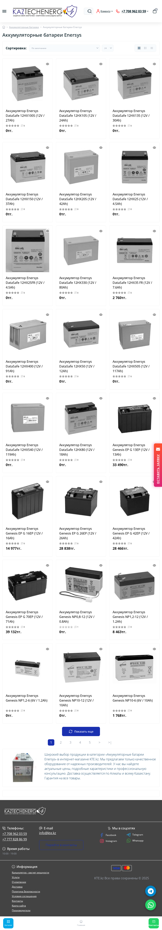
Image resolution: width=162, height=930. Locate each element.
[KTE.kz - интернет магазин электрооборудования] (27, 811)
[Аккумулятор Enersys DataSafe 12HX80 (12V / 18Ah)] (81, 418)
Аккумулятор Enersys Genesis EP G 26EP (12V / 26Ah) (77, 533)
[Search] (90, 11)
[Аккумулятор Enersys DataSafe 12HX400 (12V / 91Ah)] (27, 334)
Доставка (17, 886)
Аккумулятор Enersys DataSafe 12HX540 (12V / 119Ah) (24, 450)
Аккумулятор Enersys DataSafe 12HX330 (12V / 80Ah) (77, 283)
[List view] (145, 48)
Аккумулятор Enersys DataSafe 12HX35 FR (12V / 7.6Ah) (132, 283)
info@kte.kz (47, 833)
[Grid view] (139, 48)
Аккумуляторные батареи (24, 27)
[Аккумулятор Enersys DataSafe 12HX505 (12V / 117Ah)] (134, 334)
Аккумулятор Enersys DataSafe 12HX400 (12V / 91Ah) (24, 366)
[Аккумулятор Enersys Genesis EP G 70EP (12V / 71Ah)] (27, 585)
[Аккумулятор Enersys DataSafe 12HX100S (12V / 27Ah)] (27, 83)
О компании (19, 882)
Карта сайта (19, 905)
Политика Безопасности (26, 891)
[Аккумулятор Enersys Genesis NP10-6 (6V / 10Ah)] (134, 668)
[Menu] (4, 11)
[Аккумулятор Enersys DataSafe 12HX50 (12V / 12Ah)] (81, 334)
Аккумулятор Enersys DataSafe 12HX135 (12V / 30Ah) (131, 115)
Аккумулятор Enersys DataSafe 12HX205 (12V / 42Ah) (77, 199)
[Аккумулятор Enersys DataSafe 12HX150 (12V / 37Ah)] (27, 167)
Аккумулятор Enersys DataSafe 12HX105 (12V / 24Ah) (77, 115)
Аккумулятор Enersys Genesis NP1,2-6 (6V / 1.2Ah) (26, 698)
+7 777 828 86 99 (14, 839)
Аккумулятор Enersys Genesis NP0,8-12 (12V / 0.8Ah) (76, 617)
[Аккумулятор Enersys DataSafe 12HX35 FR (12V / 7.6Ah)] (134, 250)
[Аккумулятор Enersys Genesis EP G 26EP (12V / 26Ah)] (81, 501)
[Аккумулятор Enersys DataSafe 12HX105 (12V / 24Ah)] (81, 83)
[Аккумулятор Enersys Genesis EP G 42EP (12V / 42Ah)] (134, 501)
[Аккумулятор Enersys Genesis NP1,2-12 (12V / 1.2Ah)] (134, 585)
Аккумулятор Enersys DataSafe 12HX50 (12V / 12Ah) (76, 366)
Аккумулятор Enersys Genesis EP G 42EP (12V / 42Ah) (131, 533)
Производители (21, 910)
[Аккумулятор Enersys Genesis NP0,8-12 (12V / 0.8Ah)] (81, 585)
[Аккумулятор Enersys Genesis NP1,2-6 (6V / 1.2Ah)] (27, 668)
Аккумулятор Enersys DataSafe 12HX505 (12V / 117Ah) (131, 366)
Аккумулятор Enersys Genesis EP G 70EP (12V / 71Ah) (24, 617)
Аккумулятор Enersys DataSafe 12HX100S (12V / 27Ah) (25, 115)
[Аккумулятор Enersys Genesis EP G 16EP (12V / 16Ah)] (27, 501)
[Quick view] (47, 63)
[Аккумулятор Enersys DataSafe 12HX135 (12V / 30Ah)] (134, 83)
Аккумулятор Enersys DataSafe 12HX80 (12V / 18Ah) (76, 450)
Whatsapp (137, 840)
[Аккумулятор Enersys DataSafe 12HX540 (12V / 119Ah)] (27, 418)
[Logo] (45, 11)
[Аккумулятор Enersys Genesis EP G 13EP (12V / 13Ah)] (134, 418)
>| (110, 742)
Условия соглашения (24, 896)
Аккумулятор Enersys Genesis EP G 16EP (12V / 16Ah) (24, 533)
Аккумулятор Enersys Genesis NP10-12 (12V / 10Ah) (76, 700)
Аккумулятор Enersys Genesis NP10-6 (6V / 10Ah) (133, 698)
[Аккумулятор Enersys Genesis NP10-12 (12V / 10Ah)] (81, 668)
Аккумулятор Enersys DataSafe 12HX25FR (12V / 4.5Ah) (25, 283)
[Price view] (152, 48)
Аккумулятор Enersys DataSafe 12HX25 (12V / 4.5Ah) (130, 199)
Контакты (17, 901)
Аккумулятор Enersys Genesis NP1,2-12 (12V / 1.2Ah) (130, 617)
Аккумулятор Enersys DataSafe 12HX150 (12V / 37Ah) (24, 199)
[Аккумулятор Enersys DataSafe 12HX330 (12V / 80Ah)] (81, 250)
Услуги (16, 877)
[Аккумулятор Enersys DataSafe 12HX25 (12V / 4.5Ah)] (134, 167)
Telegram (137, 834)
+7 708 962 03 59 (14, 834)
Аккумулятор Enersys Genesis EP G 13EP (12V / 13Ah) (131, 450)
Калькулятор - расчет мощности (30, 872)
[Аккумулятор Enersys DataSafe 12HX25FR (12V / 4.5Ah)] (27, 250)
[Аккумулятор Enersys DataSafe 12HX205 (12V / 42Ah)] (81, 167)
